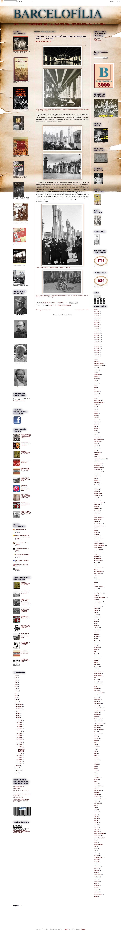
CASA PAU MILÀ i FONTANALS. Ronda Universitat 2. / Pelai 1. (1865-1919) (25, 496)
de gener (18, 770)
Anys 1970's (96, 348)
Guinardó (96, 608)
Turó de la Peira (97, 866)
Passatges (96, 705)
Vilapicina (96, 887)
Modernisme (96, 658)
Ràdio (95, 772)
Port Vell (96, 746)
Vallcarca (96, 879)
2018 (16, 689)
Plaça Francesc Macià (99, 723)
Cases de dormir (97, 465)
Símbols (96, 842)
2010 (16, 773)
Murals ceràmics (98, 671)
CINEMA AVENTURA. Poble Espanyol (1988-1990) (25, 444)
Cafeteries (96, 437)
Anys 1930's (96, 339)
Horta (95, 612)
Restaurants (96, 777)
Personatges (97, 714)
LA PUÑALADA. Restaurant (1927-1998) (25, 660)
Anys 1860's (96, 324)
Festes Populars (97, 558)
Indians (95, 621)
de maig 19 (20, 735)
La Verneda (96, 634)
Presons (96, 757)
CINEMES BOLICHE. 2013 (19, 786)
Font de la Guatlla (98, 567)
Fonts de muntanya (98, 571)
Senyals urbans (97, 835)
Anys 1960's (96, 346)
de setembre (19, 709)
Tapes (95, 846)
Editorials (96, 521)
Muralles (96, 668)
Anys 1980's (96, 350)
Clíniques (96, 484)
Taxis (95, 850)
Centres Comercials (98, 471)
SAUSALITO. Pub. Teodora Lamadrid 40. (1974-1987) (25, 469)
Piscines (96, 716)
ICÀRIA (17, 569)
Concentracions (97, 495)
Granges (96, 599)
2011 (16, 702)
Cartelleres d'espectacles (100, 458)
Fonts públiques (97, 573)
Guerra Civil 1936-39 (98, 603)
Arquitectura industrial (99, 365)
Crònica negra (97, 504)
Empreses (96, 530)
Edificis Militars (97, 519)
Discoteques (97, 508)
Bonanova (96, 421)
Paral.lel (96, 701)
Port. (95, 749)
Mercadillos (96, 647)
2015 (16, 695)
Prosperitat (96, 759)
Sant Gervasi (97, 796)
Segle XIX (96, 822)
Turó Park (96, 868)
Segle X (95, 814)
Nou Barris (96, 690)
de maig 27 (20, 722)
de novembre (19, 706)
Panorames (96, 697)
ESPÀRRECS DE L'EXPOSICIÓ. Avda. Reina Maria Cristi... (21, 750)
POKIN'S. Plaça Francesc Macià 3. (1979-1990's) (25, 504)
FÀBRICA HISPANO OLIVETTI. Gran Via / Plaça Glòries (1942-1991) (26, 513)
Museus (95, 677)
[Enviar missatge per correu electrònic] (66, 302)
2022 (16, 682)
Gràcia (95, 595)
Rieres (95, 781)
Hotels (95, 619)
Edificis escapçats (98, 517)
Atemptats (96, 376)
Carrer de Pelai (97, 452)
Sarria (95, 807)
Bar (94, 389)
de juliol (18, 713)
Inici (63, 310)
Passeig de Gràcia (98, 707)
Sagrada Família (97, 785)
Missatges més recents (43, 310)
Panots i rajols (97, 699)
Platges (95, 736)
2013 (16, 699)
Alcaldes (96, 309)
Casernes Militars (98, 463)
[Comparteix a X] (73, 303)
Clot (95, 486)
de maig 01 (20, 762)
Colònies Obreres (98, 493)
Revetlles (96, 779)
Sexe (95, 840)
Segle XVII (96, 829)
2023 (16, 680)
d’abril (17, 765)
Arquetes (96, 361)
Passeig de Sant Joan (99, 710)
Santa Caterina (97, 803)
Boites (95, 415)
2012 (16, 701)
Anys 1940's (96, 341)
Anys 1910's (96, 335)
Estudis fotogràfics (98, 547)
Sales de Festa (97, 790)
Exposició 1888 (97, 549)
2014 (16, 697)
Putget (95, 768)
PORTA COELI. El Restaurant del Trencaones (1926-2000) (25, 479)
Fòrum (95, 577)
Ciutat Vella (96, 482)
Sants (95, 805)
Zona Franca (97, 892)
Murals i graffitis (97, 673)
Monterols (96, 662)
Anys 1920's (53, 305)
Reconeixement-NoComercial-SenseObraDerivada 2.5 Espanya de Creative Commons (21, 831)
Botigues (96, 428)
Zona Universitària (98, 894)
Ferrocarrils (96, 556)
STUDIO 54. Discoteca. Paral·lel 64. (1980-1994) (25, 452)
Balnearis (96, 382)
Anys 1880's (96, 328)
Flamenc (96, 562)
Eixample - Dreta (97, 523)
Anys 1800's (96, 311)
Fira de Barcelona (98, 560)
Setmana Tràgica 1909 (99, 837)
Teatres (95, 853)
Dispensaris (96, 510)
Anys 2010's (96, 356)
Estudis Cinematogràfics (99, 545)
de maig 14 (20, 742)
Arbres (95, 359)
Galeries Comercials (98, 586)
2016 (16, 693)
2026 (16, 675)
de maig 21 (20, 733)
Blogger (83, 929)
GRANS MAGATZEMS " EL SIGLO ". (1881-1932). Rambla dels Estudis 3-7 (26, 436)
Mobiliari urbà (97, 655)
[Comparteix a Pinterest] (77, 303)
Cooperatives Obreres (99, 502)
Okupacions (96, 694)
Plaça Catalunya (97, 718)
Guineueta (96, 610)
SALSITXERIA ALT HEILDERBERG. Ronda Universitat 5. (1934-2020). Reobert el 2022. (21, 800)
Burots (95, 430)
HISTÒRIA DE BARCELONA (21, 564)
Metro (95, 651)
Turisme (95, 863)
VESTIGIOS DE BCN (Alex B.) (22, 560)
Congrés (96, 497)
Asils (95, 372)
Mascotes (96, 642)
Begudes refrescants (98, 402)
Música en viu (97, 684)
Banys (95, 387)
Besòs (95, 406)
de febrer (18, 768)
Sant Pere (96, 801)
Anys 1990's (96, 352)
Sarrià (95, 809)
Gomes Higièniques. (98, 593)
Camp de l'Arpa (97, 441)
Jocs (95, 623)
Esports (95, 541)
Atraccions (96, 378)
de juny (18, 715)
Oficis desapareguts (98, 692)
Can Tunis (96, 445)
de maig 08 (20, 753)
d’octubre (18, 708)
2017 (16, 691)
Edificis (95, 515)
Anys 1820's (96, 315)
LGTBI (95, 638)
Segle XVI (96, 827)
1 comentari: (60, 302)
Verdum (95, 883)
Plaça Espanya (97, 720)
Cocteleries (96, 489)
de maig (18, 717)
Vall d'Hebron (97, 876)
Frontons (96, 580)
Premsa (95, 755)
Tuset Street (96, 870)
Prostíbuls (96, 762)
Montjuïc (68, 305)
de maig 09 (20, 746)
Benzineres (96, 404)
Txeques (96, 872)
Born (95, 426)
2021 (16, 684)
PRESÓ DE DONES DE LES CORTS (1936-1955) (25, 592)
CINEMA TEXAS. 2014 (18, 797)
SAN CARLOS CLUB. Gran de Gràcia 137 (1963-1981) (25, 626)
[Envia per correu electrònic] (70, 303)
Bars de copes (97, 400)
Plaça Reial (96, 727)
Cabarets (96, 432)
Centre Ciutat (97, 469)
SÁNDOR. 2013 (16, 788)
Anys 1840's (96, 320)
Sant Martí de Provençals (99, 798)
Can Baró (96, 443)
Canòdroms (96, 447)
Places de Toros (97, 733)
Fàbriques (96, 554)
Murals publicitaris (98, 675)
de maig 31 (20, 718)
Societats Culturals (98, 844)
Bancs (95, 385)
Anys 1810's (96, 313)
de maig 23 (20, 729)
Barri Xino (96, 395)
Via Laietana (97, 885)
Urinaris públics (97, 874)
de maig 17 (20, 737)
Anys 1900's (96, 333)
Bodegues (96, 413)
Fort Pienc (96, 575)
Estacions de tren (98, 543)
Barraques (96, 393)
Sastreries (96, 811)
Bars (95, 398)
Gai (94, 584)
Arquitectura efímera (98, 363)
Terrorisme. (96, 855)
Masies (95, 645)
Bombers (96, 417)
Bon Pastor (96, 419)
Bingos (95, 408)
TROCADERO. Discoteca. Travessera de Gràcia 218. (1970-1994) (25, 488)
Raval (95, 775)
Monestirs (96, 660)
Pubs (95, 766)
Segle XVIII (96, 831)
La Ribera (96, 629)
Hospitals (96, 614)
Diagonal (96, 506)
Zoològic (96, 896)
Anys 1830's (96, 318)
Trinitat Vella (96, 861)
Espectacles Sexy (98, 538)
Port (95, 744)
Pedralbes (96, 712)
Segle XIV (96, 820)
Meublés (96, 653)
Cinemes (96, 476)
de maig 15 (20, 740)
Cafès (95, 434)
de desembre (19, 704)
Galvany (96, 588)
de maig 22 (20, 731)
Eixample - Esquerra (98, 525)
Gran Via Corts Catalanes (99, 597)
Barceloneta (96, 391)
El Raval (96, 528)
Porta (95, 751)
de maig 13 (20, 744)
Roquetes (96, 783)
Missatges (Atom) (67, 314)
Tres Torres (96, 859)
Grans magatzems (98, 601)
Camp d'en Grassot (98, 439)
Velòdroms (96, 881)
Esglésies (96, 536)
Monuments (96, 666)
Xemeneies (96, 889)
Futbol (95, 582)
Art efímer (96, 369)
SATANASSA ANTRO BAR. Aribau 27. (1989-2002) (25, 461)
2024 (16, 678)
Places (95, 731)
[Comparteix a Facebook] (75, 303)
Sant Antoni (96, 794)
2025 (16, 677)
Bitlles (95, 411)
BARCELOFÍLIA (57, 13)
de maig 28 (20, 720)
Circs (95, 478)
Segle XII (96, 816)
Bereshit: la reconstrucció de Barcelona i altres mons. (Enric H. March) (22, 537)
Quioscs (96, 770)
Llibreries (96, 640)
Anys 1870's (96, 326)
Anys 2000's (96, 354)
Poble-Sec (96, 738)
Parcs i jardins (97, 703)
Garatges (96, 590)
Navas (95, 686)
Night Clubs (96, 688)
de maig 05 (20, 757)
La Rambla (96, 627)
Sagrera (95, 788)
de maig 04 (20, 759)
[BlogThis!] (72, 303)
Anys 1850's (96, 322)
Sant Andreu (96, 792)
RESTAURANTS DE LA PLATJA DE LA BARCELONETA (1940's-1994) (25, 610)
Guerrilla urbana (97, 606)
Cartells (95, 460)
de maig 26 (20, 724)
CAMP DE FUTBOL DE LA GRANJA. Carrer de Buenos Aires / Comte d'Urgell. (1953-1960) (26, 602)
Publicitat (96, 764)
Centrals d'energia (98, 467)
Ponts (95, 742)
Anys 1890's (96, 330)
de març (18, 767)
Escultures (96, 534)
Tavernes (96, 848)
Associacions (97, 374)
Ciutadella (96, 480)
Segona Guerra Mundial (99, 833)
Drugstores (96, 512)
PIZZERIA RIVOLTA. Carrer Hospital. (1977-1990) (25, 643)
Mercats (95, 649)
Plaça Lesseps (97, 725)
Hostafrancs (96, 616)
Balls (95, 380)
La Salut (96, 632)
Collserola (96, 491)
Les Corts (96, 636)
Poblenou (96, 740)
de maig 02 (20, 761)
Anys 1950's (96, 343)
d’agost (18, 711)
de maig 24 (20, 728)
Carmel (95, 450)
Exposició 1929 (61, 305)
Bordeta (95, 424)
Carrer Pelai (96, 454)
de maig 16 (20, 739)
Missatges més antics (82, 310)
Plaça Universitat (98, 729)
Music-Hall (96, 679)
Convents (96, 499)
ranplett (67, 929)
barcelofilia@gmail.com (18, 400)
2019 (16, 688)
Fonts (95, 569)
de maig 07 (20, 755)
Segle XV (96, 824)
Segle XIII (96, 818)
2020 (16, 686)
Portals (95, 753)
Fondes (95, 564)
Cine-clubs (96, 473)
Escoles (96, 532)
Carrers (95, 456)
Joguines (96, 625)
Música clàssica (97, 681)
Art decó (96, 367)
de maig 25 (20, 726)
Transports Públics (98, 857)
